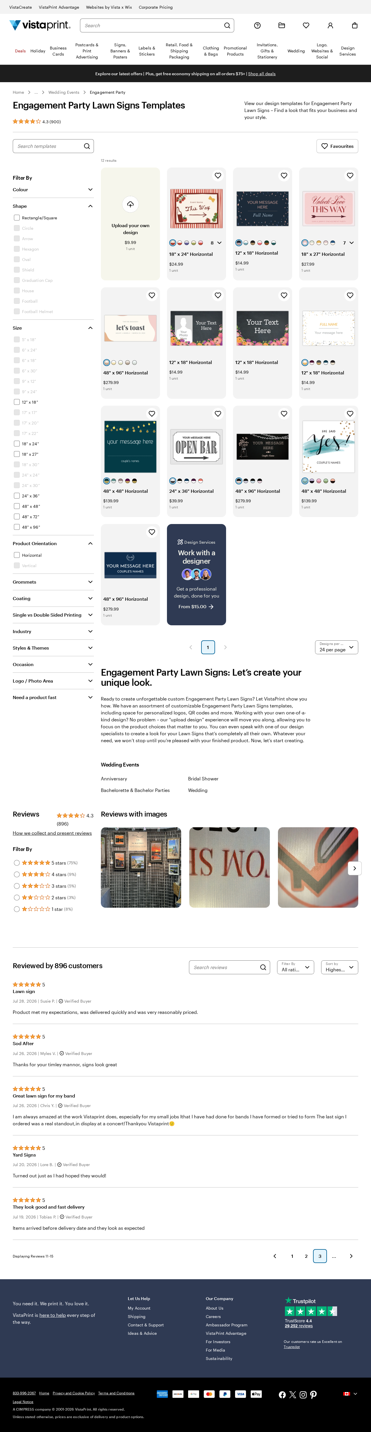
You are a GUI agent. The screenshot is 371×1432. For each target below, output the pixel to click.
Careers (213, 1316)
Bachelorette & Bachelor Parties (135, 790)
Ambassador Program (227, 1324)
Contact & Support (146, 1324)
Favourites (342, 146)
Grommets (24, 581)
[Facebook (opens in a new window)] (282, 1395)
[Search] (227, 25)
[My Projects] (282, 25)
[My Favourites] (306, 25)
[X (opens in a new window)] (292, 1395)
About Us (214, 1308)
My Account (139, 1308)
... (36, 92)
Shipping (137, 1316)
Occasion (23, 664)
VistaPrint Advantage (59, 7)
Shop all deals (262, 73)
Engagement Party (107, 92)
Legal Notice (23, 1402)
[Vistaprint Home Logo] (40, 25)
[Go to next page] (351, 1256)
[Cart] (355, 25)
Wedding (198, 790)
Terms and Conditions (116, 1393)
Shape (20, 206)
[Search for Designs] (87, 146)
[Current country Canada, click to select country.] (350, 1393)
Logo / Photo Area (33, 680)
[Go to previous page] (275, 1256)
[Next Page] (225, 647)
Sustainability (219, 1358)
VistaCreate (20, 7)
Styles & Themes (31, 647)
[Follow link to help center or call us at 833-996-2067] (257, 25)
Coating (21, 598)
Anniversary (114, 778)
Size (17, 327)
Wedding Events (63, 92)
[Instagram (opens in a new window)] (303, 1395)
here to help (52, 1315)
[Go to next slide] (355, 868)
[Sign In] (330, 25)
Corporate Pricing (156, 7)
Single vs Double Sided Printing (47, 614)
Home (18, 92)
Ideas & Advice (142, 1333)
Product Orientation (35, 543)
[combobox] (153, 25)
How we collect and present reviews (52, 833)
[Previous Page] (191, 647)
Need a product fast (35, 697)
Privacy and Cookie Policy (74, 1393)
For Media (215, 1350)
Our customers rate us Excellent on (313, 1344)
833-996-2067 (24, 1393)
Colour (20, 189)
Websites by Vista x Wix (109, 7)
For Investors (218, 1341)
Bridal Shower (203, 778)
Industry (22, 631)
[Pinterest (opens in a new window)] (313, 1395)
